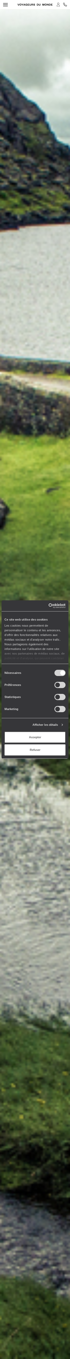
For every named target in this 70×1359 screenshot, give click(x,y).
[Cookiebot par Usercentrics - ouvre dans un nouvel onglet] (49, 605)
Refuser (35, 749)
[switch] (60, 685)
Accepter (35, 737)
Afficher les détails (45, 724)
